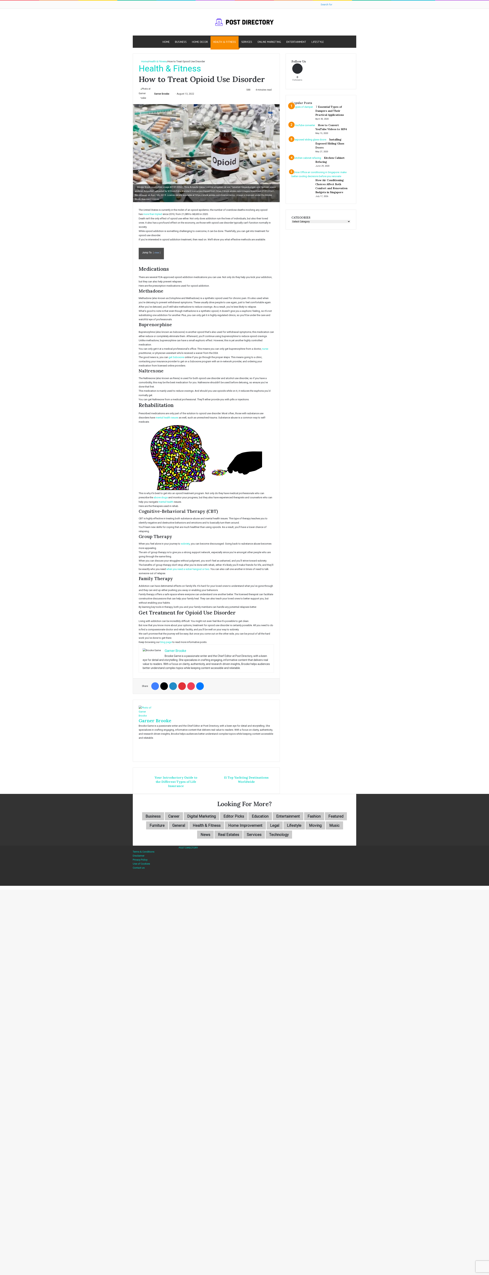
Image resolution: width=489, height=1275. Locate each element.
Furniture (157, 825)
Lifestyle (318, 42)
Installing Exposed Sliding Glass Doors (329, 143)
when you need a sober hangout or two (187, 569)
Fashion (314, 816)
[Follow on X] (171, 93)
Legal (274, 825)
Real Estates (228, 834)
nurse (265, 348)
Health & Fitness (224, 42)
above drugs (161, 497)
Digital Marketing (201, 816)
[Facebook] (155, 686)
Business (181, 42)
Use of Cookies (141, 863)
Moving (315, 825)
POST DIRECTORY (188, 847)
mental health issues (167, 417)
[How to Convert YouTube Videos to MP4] (303, 125)
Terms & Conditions (143, 851)
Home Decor (200, 42)
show (156, 252)
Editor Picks (233, 816)
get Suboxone (176, 357)
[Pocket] (191, 686)
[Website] (140, 741)
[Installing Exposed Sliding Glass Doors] (308, 139)
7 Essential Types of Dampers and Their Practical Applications (329, 111)
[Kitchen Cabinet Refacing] (306, 157)
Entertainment (296, 42)
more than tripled (152, 214)
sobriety (185, 543)
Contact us (139, 867)
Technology (279, 834)
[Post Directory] (244, 22)
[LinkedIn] (173, 686)
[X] (164, 686)
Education (260, 816)
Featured (335, 816)
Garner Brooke (161, 93)
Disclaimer (138, 855)
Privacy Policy (140, 859)
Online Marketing (269, 42)
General (178, 825)
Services (246, 42)
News (205, 834)
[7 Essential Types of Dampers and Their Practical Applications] (302, 106)
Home (166, 42)
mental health (166, 501)
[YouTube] (134, 879)
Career (174, 816)
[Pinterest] (182, 686)
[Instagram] (134, 883)
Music (334, 825)
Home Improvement (245, 825)
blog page (166, 642)
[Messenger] (200, 686)
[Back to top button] (1, 887)
